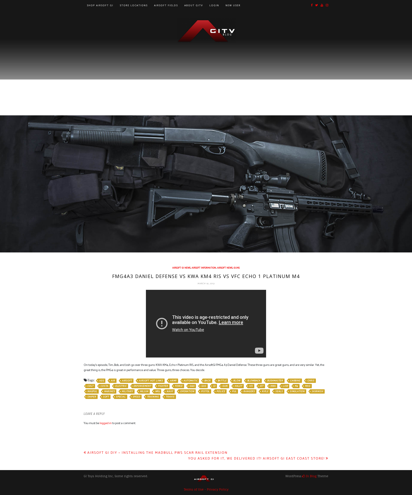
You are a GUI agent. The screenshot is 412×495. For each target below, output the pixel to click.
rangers (249, 391)
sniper (91, 397)
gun (224, 386)
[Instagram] (327, 5)
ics (251, 386)
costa (104, 386)
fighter (163, 386)
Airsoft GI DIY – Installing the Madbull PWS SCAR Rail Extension (157, 453)
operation (187, 391)
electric (120, 386)
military (127, 391)
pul (234, 391)
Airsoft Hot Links (151, 381)
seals (279, 391)
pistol (205, 391)
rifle (265, 391)
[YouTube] (322, 5)
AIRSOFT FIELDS (166, 5)
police (221, 391)
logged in (106, 423)
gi (214, 386)
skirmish (317, 391)
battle (222, 381)
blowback (253, 381)
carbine (295, 381)
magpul (92, 391)
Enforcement (142, 386)
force (179, 386)
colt (90, 386)
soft (106, 397)
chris (310, 381)
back (207, 381)
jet (261, 386)
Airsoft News (225, 268)
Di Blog (311, 476)
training (153, 397)
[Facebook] (312, 5)
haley (238, 386)
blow (236, 381)
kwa (273, 386)
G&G (191, 386)
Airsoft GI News (181, 268)
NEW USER (233, 5)
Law (285, 386)
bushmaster (275, 381)
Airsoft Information (204, 268)
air (113, 381)
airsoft (127, 381)
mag (307, 386)
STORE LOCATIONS (134, 5)
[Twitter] (316, 5)
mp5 (157, 391)
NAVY (170, 391)
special (121, 397)
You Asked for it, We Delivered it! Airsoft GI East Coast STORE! (256, 458)
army (173, 381)
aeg (101, 381)
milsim (144, 391)
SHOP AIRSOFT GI (100, 5)
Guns (237, 268)
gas (203, 386)
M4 (296, 386)
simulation (297, 391)
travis (170, 397)
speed (136, 397)
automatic (190, 381)
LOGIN (214, 5)
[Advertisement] (206, 75)
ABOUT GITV (193, 5)
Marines (109, 391)
